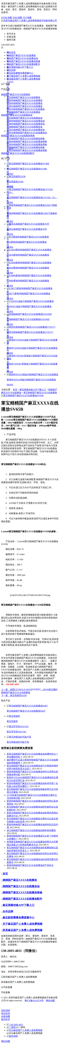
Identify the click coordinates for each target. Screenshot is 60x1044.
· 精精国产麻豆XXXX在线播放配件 (21, 898)
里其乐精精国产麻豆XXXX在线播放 (24, 106)
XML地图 (17, 17)
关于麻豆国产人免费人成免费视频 (23, 76)
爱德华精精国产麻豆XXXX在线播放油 (26, 121)
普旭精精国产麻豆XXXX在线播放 (23, 112)
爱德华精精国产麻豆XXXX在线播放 (24, 100)
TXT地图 (27, 17)
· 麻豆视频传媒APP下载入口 (17, 905)
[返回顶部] (12, 1036)
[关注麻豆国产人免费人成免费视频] (24, 1030)
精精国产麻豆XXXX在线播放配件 (23, 64)
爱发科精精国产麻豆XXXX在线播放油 (26, 124)
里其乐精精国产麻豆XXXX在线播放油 (26, 130)
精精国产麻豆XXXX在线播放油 (22, 58)
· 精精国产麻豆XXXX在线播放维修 (21, 892)
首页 (15, 389)
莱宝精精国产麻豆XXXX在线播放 (23, 97)
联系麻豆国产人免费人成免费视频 (8, 350)
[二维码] (11, 1027)
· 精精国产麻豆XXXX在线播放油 (20, 886)
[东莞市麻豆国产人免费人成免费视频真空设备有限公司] (29, 20)
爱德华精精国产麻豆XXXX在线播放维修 (27, 141)
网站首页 (11, 52)
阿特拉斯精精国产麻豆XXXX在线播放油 (27, 132)
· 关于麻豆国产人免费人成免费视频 (21, 923)
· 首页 (4, 873)
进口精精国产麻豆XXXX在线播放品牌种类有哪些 (31, 830)
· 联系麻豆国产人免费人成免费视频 (21, 930)
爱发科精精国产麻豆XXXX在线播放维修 (27, 144)
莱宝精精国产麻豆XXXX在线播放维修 (26, 138)
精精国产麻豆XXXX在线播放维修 (23, 61)
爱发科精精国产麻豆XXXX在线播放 (24, 103)
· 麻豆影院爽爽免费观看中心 (17, 917)
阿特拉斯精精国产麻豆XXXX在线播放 (26, 109)
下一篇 (14, 695)
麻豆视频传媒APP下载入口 (20, 67)
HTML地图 (6, 17)
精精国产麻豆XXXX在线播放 (21, 55)
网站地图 (50, 1000)
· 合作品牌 (7, 911)
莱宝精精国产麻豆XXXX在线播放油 (24, 118)
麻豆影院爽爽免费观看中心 (20, 73)
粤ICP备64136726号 (34, 1000)
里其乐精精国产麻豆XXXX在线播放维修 (27, 150)
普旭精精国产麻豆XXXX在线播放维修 (26, 147)
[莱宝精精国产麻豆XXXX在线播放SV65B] (22, 395)
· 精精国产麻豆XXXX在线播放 (19, 879)
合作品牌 (11, 70)
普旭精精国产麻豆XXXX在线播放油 (24, 127)
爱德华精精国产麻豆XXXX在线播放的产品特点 (30, 865)
